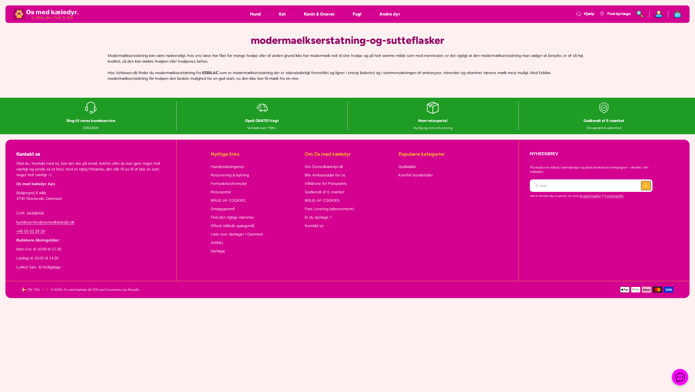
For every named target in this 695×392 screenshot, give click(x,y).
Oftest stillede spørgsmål (232, 225)
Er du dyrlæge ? (318, 217)
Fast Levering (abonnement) (329, 208)
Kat (282, 14)
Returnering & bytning (230, 175)
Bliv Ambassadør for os (325, 175)
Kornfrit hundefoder (415, 175)
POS (95, 290)
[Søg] (640, 14)
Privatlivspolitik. (614, 196)
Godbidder (407, 166)
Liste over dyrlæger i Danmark (237, 234)
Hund (255, 14)
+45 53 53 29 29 (30, 231)
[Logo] (46, 14)
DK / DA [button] (34, 289)
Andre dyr (389, 14)
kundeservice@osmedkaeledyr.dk (45, 222)
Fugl (357, 14)
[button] (646, 185)
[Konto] (658, 14)
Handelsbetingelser (227, 166)
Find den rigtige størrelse (232, 217)
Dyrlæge (218, 251)
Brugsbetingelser (590, 196)
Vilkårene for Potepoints (326, 183)
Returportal (221, 191)
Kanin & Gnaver (319, 14)
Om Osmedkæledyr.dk (324, 166)
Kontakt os (314, 225)
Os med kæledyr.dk (77, 290)
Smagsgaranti (223, 208)
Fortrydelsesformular (229, 183)
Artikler (217, 242)
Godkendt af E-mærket (325, 191)
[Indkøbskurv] (674, 14)
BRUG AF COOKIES (228, 200)
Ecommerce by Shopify (122, 290)
